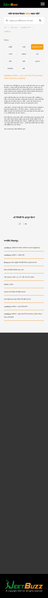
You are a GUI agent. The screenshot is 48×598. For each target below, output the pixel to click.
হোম (4, 12)
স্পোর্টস (10, 54)
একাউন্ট (10, 47)
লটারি (23, 61)
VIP (24, 69)
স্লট (37, 54)
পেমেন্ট (23, 47)
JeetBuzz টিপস (26, 27)
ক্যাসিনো (24, 54)
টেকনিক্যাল (10, 69)
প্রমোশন (37, 61)
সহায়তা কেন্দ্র (13, 27)
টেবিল (10, 61)
